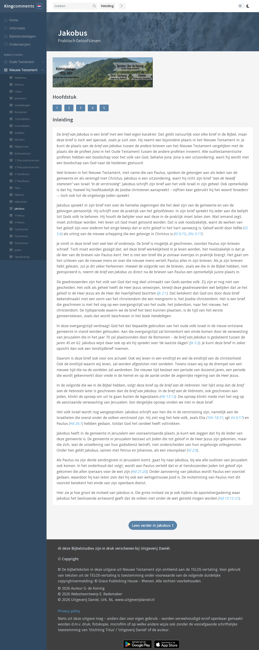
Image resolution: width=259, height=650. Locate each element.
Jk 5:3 (194, 342)
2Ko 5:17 (195, 233)
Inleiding (107, 6)
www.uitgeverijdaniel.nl (135, 599)
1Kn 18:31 (215, 417)
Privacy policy (69, 610)
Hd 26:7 (76, 423)
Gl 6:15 (180, 233)
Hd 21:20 (139, 471)
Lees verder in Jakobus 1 (153, 525)
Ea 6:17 (237, 417)
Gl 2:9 (192, 450)
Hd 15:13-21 (229, 498)
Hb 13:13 (168, 396)
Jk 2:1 (162, 293)
